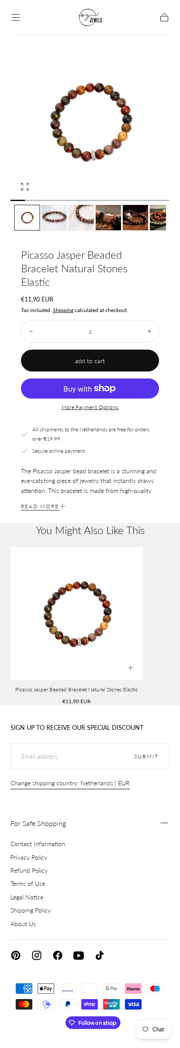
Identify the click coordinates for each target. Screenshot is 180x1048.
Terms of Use (27, 883)
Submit (146, 756)
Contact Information (37, 843)
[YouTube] (78, 955)
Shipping (63, 310)
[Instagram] (36, 955)
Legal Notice (26, 897)
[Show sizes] (131, 668)
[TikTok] (99, 955)
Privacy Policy (28, 857)
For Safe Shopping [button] (38, 823)
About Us (23, 923)
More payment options (90, 407)
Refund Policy (29, 870)
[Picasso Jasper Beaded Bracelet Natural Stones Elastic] (76, 613)
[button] (15, 17)
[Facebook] (57, 955)
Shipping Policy (30, 910)
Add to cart (90, 360)
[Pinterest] (15, 955)
